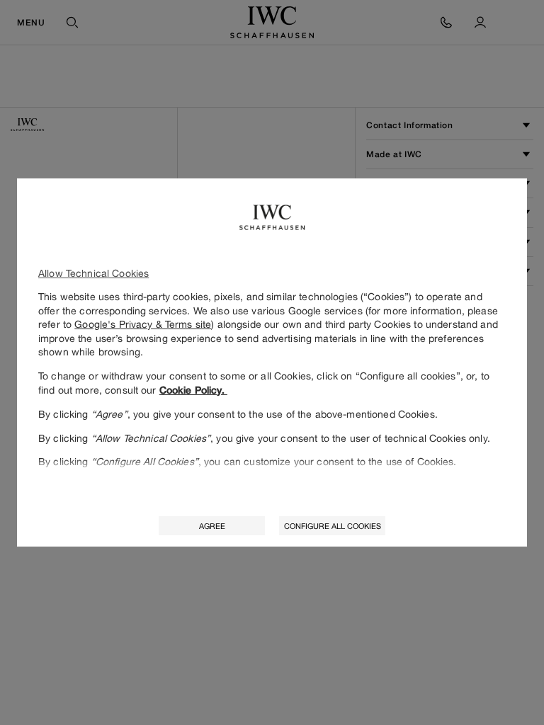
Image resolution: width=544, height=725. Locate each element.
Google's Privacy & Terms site (142, 324)
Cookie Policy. (193, 390)
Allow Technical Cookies (93, 273)
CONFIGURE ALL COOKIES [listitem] (332, 525)
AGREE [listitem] (212, 525)
